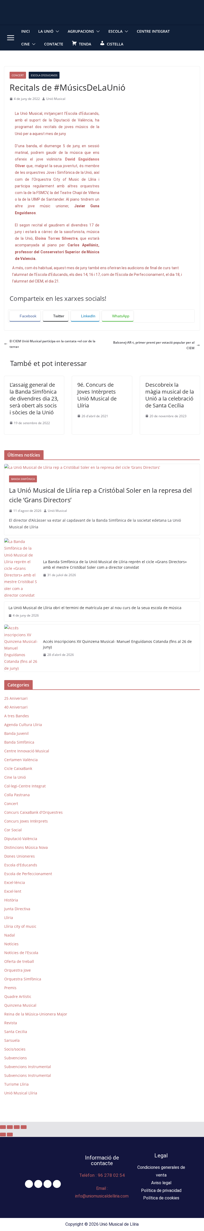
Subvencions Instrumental (27, 1066)
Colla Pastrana (17, 794)
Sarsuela (12, 1040)
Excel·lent (12, 891)
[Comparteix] (17, 1127)
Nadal (9, 935)
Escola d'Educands (44, 75)
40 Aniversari (16, 707)
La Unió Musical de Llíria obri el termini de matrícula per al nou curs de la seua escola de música (94, 607)
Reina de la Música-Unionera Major (35, 1014)
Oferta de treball (19, 961)
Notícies (11, 943)
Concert (18, 75)
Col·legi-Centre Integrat (25, 786)
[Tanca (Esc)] (24, 1127)
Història (11, 900)
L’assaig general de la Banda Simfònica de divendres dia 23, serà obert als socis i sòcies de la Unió (34, 398)
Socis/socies (15, 1049)
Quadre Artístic (17, 996)
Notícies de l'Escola (21, 952)
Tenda (85, 44)
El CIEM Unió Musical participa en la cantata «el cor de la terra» (52, 344)
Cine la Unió (15, 777)
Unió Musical (55, 98)
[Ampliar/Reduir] (3, 1127)
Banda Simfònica (23, 479)
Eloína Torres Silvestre (56, 238)
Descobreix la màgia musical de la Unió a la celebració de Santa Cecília (169, 395)
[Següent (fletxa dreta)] (10, 1134)
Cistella (115, 44)
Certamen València (21, 759)
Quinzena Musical (20, 1005)
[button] (56, 31)
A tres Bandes (16, 715)
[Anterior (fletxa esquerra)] (3, 1134)
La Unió (45, 31)
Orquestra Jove (17, 970)
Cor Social (13, 829)
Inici (25, 31)
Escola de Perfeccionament (28, 873)
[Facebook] (29, 1184)
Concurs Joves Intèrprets (26, 821)
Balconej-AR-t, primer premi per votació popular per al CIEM (153, 345)
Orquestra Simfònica (22, 978)
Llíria (8, 917)
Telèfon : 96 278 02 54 (102, 1175)
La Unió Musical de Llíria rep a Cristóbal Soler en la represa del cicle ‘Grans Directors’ (100, 495)
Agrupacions (81, 31)
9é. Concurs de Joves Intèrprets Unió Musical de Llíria (97, 395)
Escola (115, 31)
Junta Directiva (17, 908)
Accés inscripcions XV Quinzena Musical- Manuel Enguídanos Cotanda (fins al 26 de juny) (117, 644)
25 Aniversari (16, 698)
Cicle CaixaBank (18, 768)
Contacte (53, 44)
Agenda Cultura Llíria (23, 724)
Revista (10, 1022)
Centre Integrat (153, 31)
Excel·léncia (14, 882)
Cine (25, 44)
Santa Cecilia (15, 1031)
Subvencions (15, 1057)
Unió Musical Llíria (20, 1092)
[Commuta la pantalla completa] (10, 1127)
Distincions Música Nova (26, 847)
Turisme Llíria (16, 1084)
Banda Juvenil (16, 733)
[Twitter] (38, 1184)
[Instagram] (48, 1184)
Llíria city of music (20, 926)
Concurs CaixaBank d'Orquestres (33, 812)
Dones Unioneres (19, 856)
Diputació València (20, 838)
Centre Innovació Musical (26, 750)
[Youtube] (57, 1184)
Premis (10, 987)
